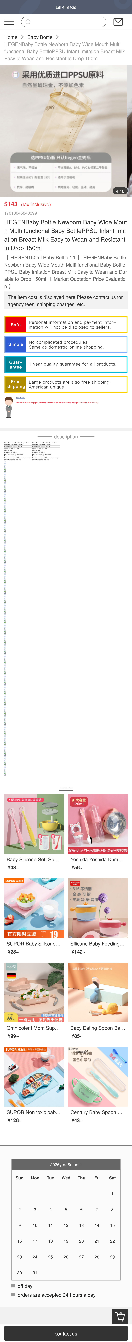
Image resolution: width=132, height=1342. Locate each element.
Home (11, 36)
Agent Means (20, 398)
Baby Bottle (40, 36)
